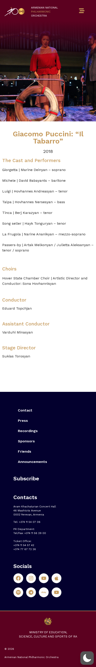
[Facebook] (18, 578)
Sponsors (26, 441)
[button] (87, 658)
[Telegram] (31, 592)
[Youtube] (44, 578)
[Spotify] (18, 592)
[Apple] (56, 578)
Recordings (28, 431)
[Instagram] (31, 578)
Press (23, 420)
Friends (24, 451)
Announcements (32, 462)
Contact (25, 410)
